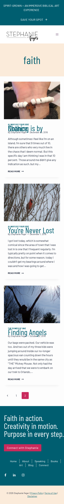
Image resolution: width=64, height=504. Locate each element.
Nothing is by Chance (25, 128)
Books (54, 461)
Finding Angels (27, 332)
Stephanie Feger (18, 132)
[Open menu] (57, 34)
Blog (30, 465)
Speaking (40, 461)
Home (13, 461)
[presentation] (32, 100)
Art (21, 465)
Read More (16, 171)
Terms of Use (51, 493)
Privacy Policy (36, 493)
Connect (44, 465)
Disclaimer (32, 496)
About (25, 461)
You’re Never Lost (31, 230)
